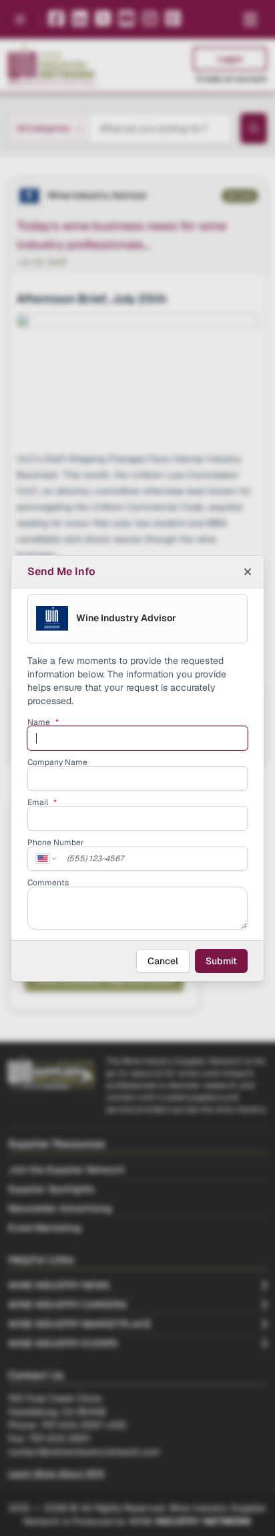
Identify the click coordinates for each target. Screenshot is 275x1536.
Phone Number (55, 843)
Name (43, 722)
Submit (221, 961)
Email (42, 802)
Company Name (57, 762)
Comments (48, 883)
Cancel (163, 961)
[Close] (247, 571)
